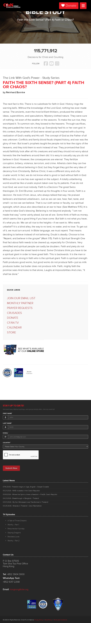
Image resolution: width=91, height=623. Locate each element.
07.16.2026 (26, 487)
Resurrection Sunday (16, 528)
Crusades (14, 313)
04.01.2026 (25, 502)
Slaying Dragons (14, 532)
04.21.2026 (21, 498)
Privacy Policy (38, 620)
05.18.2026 (30, 494)
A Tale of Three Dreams (17, 520)
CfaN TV (13, 323)
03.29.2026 (22, 506)
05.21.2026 (21, 491)
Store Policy (48, 620)
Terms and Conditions (60, 620)
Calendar (14, 327)
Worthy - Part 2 (13, 541)
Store (11, 332)
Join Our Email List (21, 298)
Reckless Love (13, 536)
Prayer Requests (20, 308)
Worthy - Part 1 (13, 524)
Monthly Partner (20, 303)
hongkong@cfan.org (19, 589)
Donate (71, 6)
